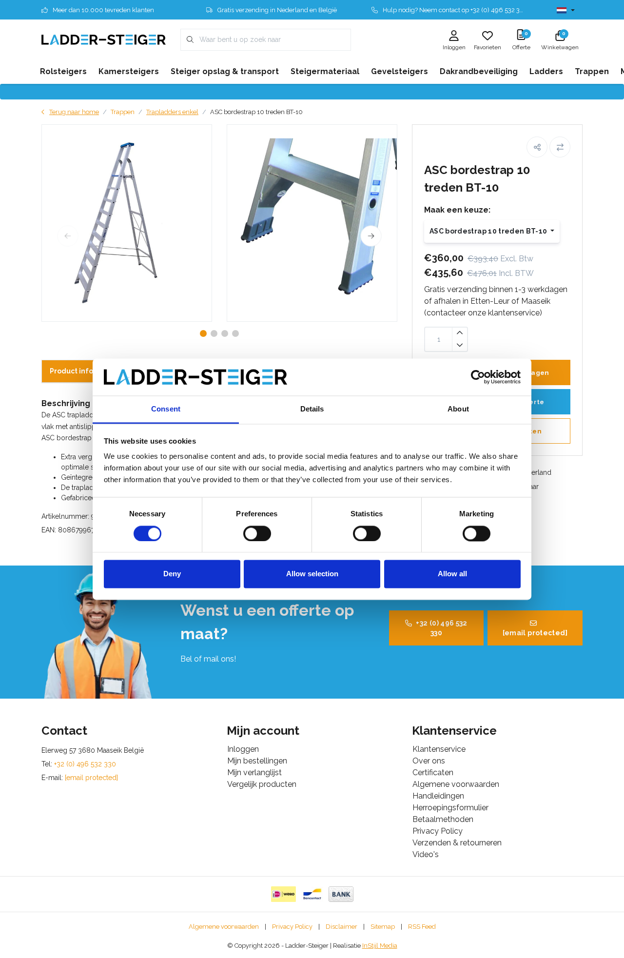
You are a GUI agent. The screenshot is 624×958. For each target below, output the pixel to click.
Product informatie (83, 371)
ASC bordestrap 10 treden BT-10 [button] (489, 231)
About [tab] (458, 409)
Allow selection (312, 574)
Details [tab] (312, 409)
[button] (536, 147)
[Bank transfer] (341, 894)
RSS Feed (422, 926)
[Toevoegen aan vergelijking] (559, 147)
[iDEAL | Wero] (283, 894)
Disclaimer (341, 926)
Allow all (452, 574)
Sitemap (382, 926)
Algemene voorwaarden (224, 926)
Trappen (123, 112)
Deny (172, 574)
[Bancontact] (312, 894)
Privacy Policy (292, 926)
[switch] (257, 533)
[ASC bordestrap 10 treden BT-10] (126, 223)
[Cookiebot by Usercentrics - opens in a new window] (478, 377)
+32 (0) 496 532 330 (441, 628)
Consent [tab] (165, 409)
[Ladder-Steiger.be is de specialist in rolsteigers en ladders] (103, 39)
